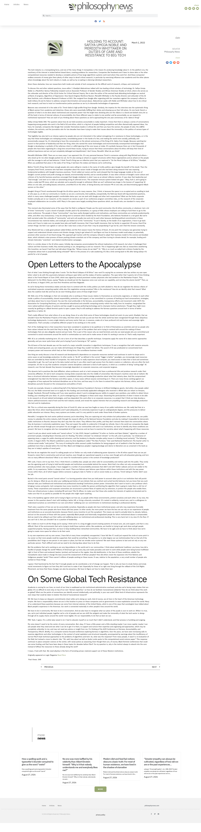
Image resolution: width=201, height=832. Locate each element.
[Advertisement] (163, 101)
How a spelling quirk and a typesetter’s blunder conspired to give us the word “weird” (37, 761)
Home (6, 4)
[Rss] (104, 21)
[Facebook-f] (151, 814)
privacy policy (100, 815)
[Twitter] (100, 21)
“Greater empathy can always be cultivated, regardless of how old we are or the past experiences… (161, 761)
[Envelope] (158, 814)
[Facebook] (96, 21)
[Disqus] (100, 698)
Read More (62, 655)
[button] (186, 8)
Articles (16, 4)
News (26, 4)
